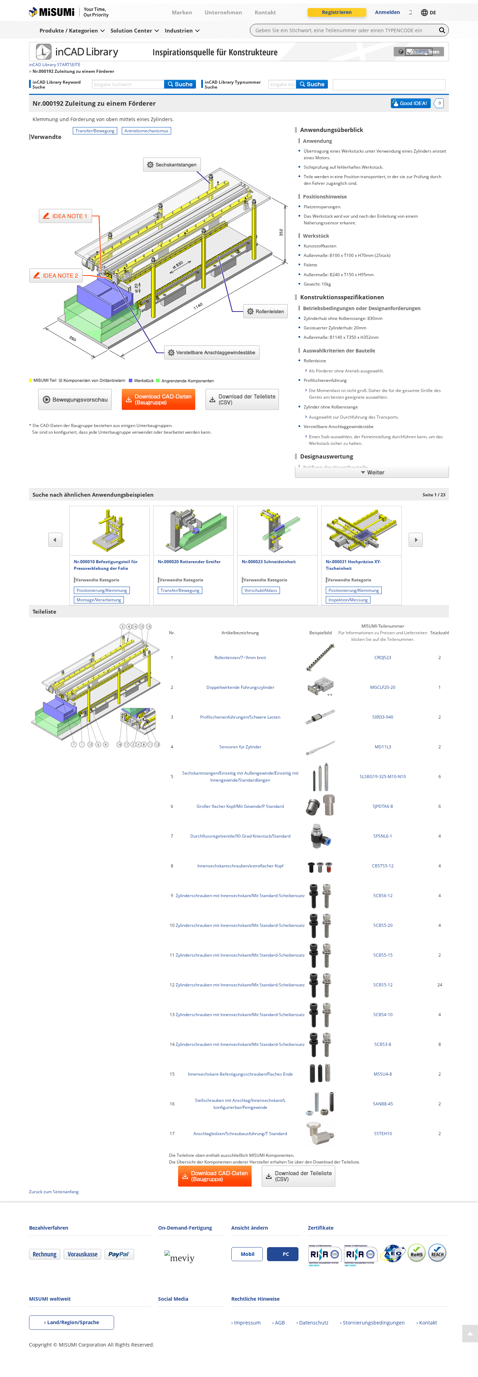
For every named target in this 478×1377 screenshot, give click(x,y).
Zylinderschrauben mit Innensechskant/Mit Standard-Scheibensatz (240, 896)
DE (433, 12)
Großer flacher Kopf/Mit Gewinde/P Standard (240, 806)
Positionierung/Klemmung (102, 590)
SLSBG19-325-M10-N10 (383, 777)
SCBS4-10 (383, 1015)
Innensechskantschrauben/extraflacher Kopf (240, 866)
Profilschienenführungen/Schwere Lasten (240, 717)
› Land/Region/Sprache (71, 1322)
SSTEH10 (383, 1134)
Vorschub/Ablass (261, 590)
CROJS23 (382, 657)
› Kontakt (426, 1322)
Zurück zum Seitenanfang (54, 1192)
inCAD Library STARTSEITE (54, 65)
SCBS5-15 (383, 955)
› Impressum (246, 1322)
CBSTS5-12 (383, 866)
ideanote (71, 51)
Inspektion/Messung (348, 600)
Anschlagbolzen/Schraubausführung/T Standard (240, 1134)
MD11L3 (383, 747)
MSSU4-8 (383, 1074)
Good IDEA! (411, 103)
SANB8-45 (383, 1104)
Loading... (422, 51)
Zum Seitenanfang (470, 1333)
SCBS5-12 (383, 985)
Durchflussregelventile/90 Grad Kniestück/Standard (240, 836)
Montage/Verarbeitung (99, 600)
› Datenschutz (312, 1322)
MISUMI (68, 12)
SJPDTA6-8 (383, 806)
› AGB (278, 1322)
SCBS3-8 (382, 1044)
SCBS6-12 (383, 896)
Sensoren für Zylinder (240, 747)
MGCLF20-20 (382, 687)
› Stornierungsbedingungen (372, 1322)
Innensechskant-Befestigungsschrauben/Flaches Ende (240, 1074)
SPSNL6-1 (382, 836)
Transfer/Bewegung (95, 131)
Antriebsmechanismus (146, 131)
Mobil (247, 1254)
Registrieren (337, 12)
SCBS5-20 (383, 925)
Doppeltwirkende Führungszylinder (240, 687)
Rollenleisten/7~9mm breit (240, 657)
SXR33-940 (382, 717)
